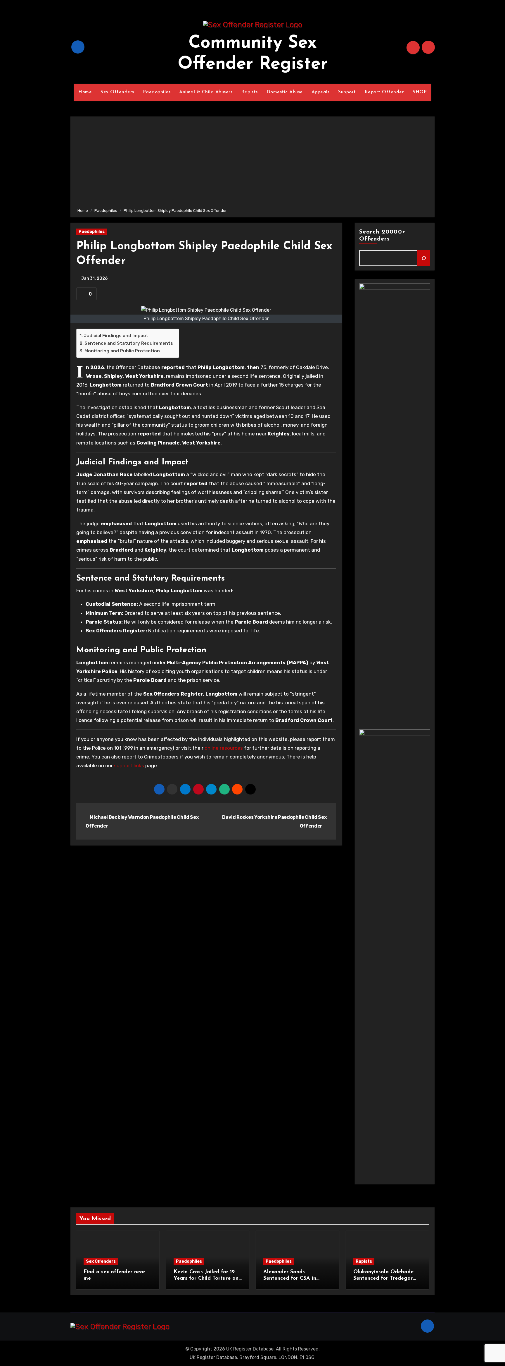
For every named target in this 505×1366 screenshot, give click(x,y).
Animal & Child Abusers (205, 92)
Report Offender (384, 92)
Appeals (321, 92)
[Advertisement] (253, 163)
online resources (224, 748)
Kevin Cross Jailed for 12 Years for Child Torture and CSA (208, 1278)
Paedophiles (157, 92)
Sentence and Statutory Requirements (128, 343)
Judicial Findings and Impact (116, 335)
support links (129, 765)
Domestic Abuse (285, 92)
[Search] (423, 258)
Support (347, 92)
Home (85, 92)
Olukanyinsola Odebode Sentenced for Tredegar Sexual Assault (383, 1278)
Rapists (249, 92)
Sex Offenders (117, 92)
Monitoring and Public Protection (122, 350)
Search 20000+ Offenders (382, 235)
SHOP (420, 92)
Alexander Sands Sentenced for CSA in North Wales (289, 1278)
